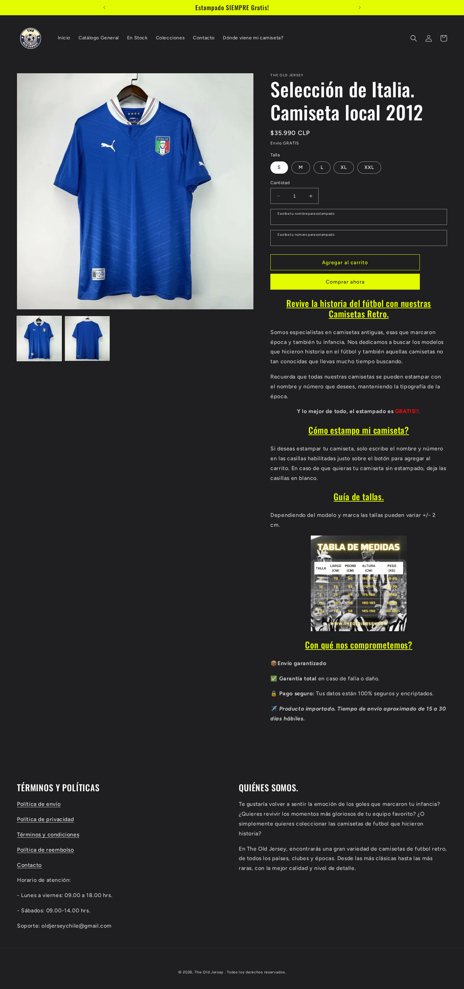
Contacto (29, 865)
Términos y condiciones (48, 834)
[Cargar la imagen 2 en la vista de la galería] (87, 338)
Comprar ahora (345, 282)
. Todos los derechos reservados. (255, 972)
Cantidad (280, 182)
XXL (369, 167)
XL (344, 167)
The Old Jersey (209, 972)
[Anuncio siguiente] (359, 7)
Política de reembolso (45, 850)
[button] (413, 38)
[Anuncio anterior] (104, 7)
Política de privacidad (45, 819)
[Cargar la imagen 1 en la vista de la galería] (39, 338)
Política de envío (38, 804)
